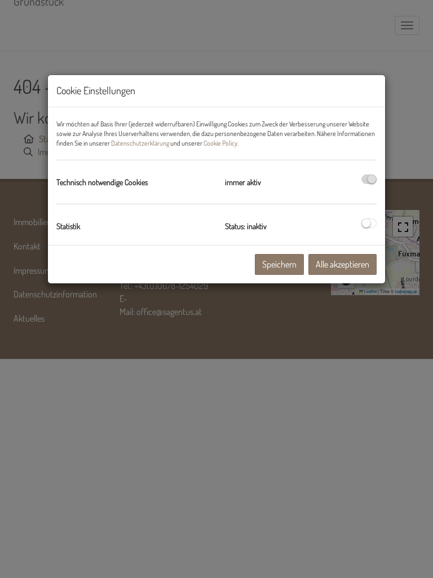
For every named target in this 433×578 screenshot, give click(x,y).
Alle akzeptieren (342, 264)
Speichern (279, 264)
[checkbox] (369, 179)
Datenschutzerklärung (140, 143)
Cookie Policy (220, 143)
